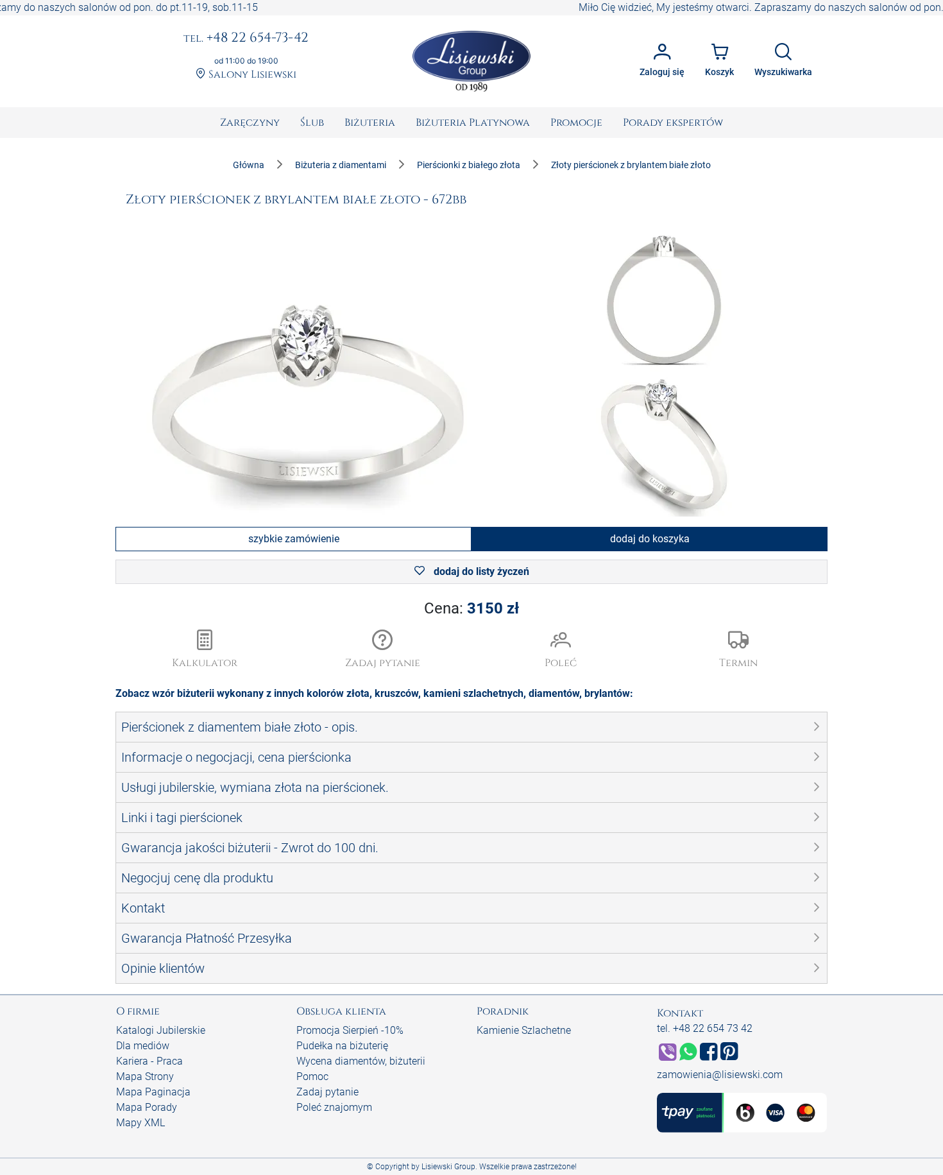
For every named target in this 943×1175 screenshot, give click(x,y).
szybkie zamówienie (293, 539)
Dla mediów (142, 1046)
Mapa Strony (145, 1076)
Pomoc (312, 1076)
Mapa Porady (146, 1107)
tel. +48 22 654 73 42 (704, 1028)
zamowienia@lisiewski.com (720, 1074)
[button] (383, 650)
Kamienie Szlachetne (524, 1030)
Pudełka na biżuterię (342, 1046)
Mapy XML (140, 1123)
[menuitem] (250, 122)
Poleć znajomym (334, 1107)
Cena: (471, 608)
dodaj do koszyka (650, 539)
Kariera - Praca (149, 1061)
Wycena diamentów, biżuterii (360, 1061)
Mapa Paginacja (153, 1092)
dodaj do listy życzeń (480, 571)
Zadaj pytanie (327, 1092)
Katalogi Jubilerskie (160, 1030)
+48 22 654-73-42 (246, 38)
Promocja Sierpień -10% (350, 1030)
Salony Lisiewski (251, 74)
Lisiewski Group (448, 1166)
